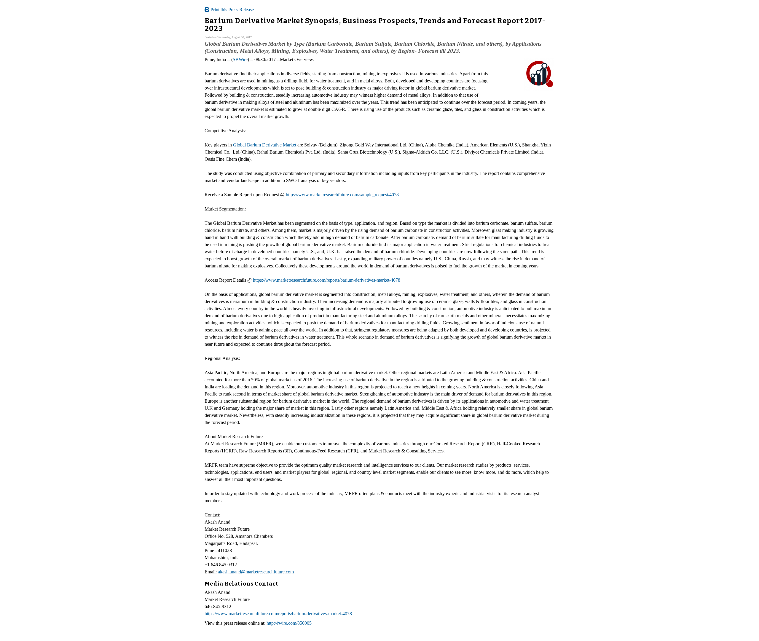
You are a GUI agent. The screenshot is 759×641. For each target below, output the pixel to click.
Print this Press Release (231, 9)
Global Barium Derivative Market (264, 144)
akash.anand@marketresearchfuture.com (256, 571)
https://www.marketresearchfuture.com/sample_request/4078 (342, 194)
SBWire (240, 59)
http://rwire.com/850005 (289, 623)
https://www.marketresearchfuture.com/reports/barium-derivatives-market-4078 (326, 280)
